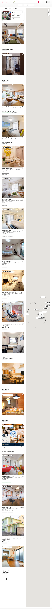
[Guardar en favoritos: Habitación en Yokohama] (22, 240)
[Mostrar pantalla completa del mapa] (49, 10)
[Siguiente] (21, 579)
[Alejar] (49, 15)
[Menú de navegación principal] (49, 2)
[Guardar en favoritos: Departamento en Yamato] (22, 486)
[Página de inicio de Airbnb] (4, 2)
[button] (16, 17)
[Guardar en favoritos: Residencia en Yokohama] (22, 426)
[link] (4, 579)
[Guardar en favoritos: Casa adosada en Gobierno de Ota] (22, 455)
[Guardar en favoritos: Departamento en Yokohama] (22, 24)
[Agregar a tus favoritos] (22, 12)
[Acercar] (49, 13)
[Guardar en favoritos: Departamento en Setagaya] (22, 364)
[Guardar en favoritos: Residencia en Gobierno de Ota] (22, 395)
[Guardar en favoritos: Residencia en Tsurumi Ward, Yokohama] (22, 271)
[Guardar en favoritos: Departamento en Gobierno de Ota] (22, 333)
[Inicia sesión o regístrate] (47, 2)
